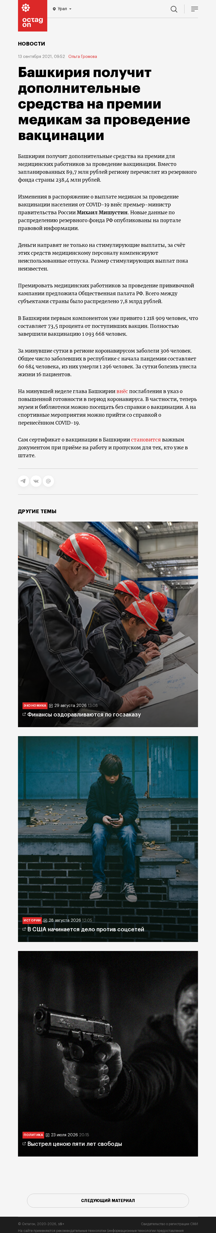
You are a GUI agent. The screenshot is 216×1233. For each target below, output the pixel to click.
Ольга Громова (82, 57)
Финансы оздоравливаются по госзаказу (84, 715)
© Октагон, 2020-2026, (41, 1224)
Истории (32, 920)
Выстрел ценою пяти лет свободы (74, 1144)
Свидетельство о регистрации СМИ (169, 1224)
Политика (33, 1135)
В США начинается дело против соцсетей (85, 929)
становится (146, 440)
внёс (122, 391)
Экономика (35, 705)
